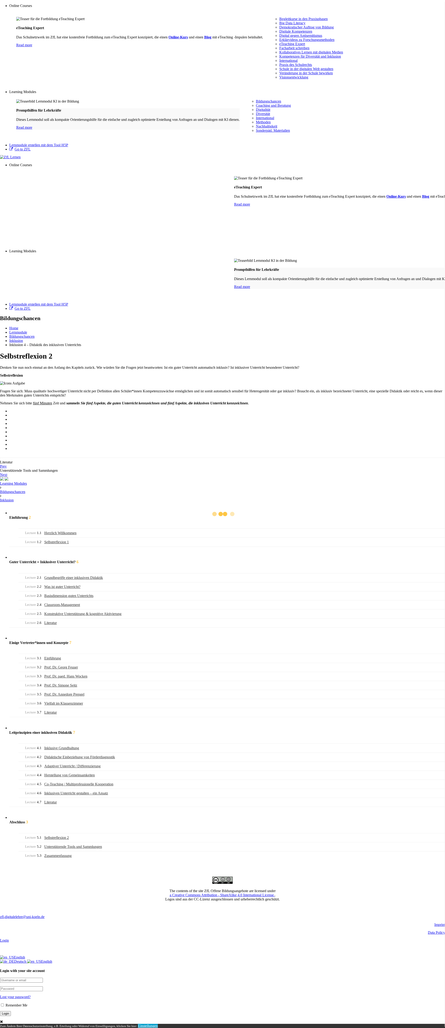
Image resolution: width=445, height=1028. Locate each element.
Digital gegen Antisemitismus (300, 35)
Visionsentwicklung (293, 77)
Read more (24, 45)
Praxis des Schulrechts (295, 65)
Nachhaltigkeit (266, 126)
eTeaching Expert (292, 44)
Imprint (439, 925)
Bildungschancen (268, 101)
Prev (3, 466)
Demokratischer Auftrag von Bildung (306, 27)
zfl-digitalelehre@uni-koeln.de (22, 917)
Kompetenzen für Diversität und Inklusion (310, 56)
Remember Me (16, 1005)
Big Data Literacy (292, 23)
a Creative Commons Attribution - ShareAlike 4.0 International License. (222, 895)
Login (4, 940)
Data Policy (436, 932)
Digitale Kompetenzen (295, 31)
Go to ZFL (23, 149)
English (19, 957)
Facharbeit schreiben (294, 48)
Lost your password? (15, 997)
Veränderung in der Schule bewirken (306, 73)
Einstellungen (148, 1026)
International (288, 60)
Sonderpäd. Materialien (273, 130)
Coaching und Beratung (273, 105)
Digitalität (263, 110)
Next (3, 475)
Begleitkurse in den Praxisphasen (303, 19)
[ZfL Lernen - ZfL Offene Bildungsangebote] (10, 157)
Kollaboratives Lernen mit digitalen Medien (311, 52)
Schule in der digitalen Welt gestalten (306, 69)
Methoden (263, 122)
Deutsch (20, 961)
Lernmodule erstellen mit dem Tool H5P (38, 145)
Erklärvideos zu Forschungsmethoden (306, 40)
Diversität (263, 114)
